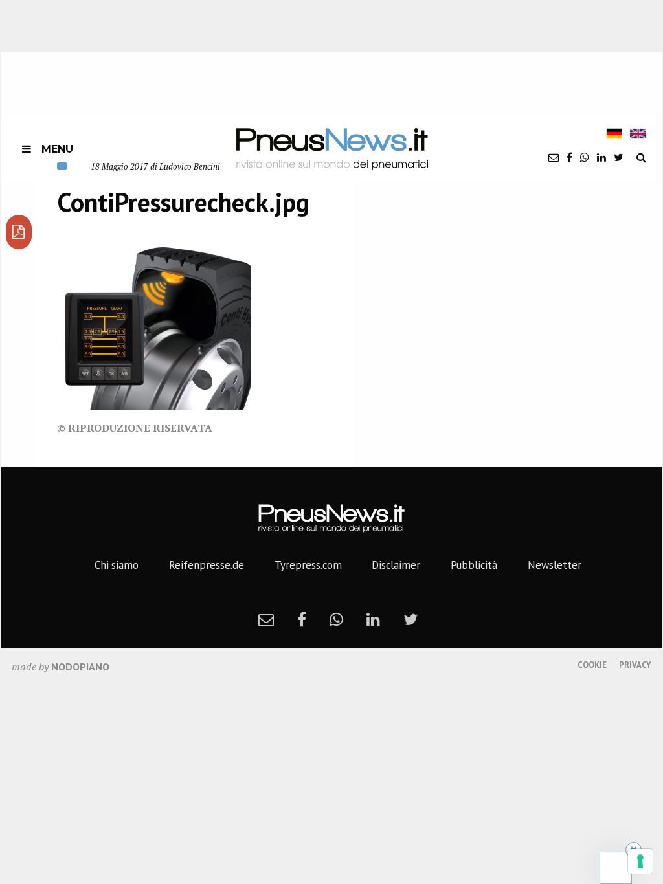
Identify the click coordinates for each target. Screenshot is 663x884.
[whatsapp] (584, 157)
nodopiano (80, 666)
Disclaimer (396, 565)
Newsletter (554, 565)
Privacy (635, 664)
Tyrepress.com (308, 565)
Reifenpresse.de (206, 565)
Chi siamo (117, 565)
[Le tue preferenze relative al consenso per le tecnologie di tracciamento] (640, 861)
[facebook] (569, 157)
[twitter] (619, 157)
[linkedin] (601, 157)
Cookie (592, 664)
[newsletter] (553, 157)
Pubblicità (474, 565)
